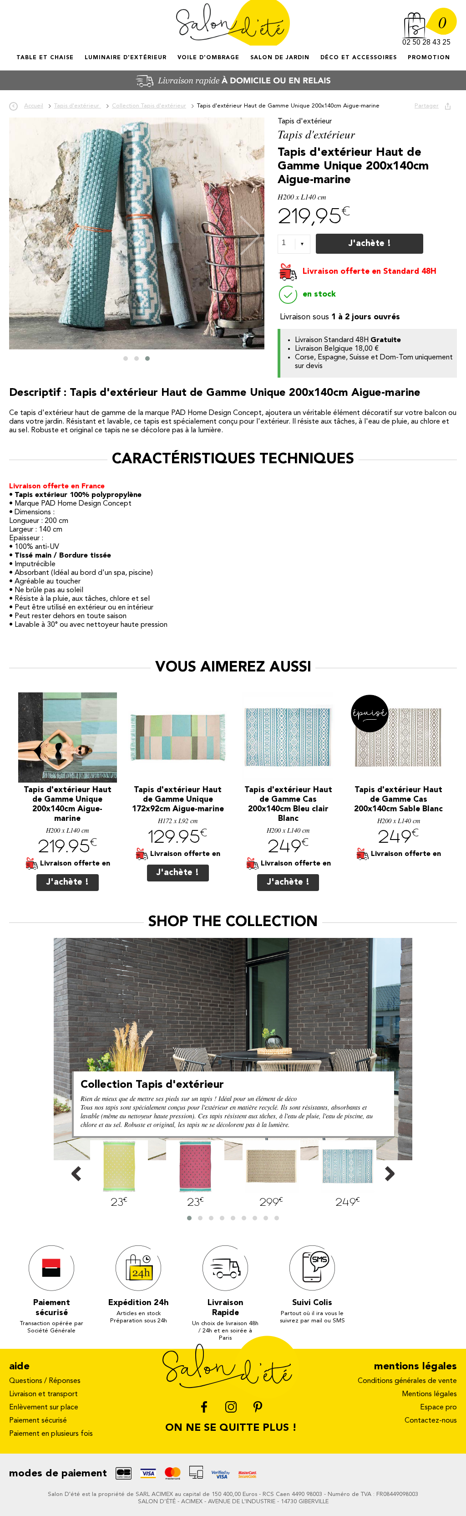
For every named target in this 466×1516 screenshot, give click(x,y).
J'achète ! (370, 243)
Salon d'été (233, 23)
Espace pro (438, 1407)
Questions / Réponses (45, 1381)
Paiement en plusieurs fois (51, 1434)
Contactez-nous (431, 1420)
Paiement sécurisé (38, 1420)
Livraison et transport (43, 1394)
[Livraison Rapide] (233, 88)
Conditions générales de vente (407, 1381)
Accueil (17, 66)
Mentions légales (429, 1394)
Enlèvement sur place (43, 1407)
